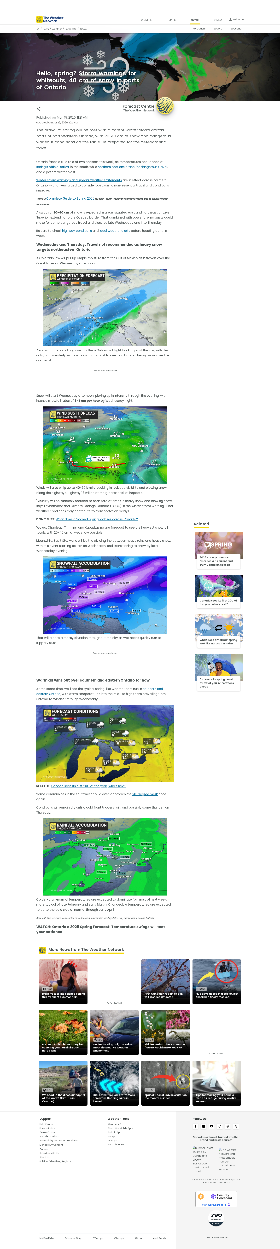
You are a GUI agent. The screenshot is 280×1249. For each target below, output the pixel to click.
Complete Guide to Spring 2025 (70, 198)
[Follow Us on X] (236, 1127)
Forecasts (70, 29)
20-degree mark (145, 794)
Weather (57, 29)
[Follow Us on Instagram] (203, 1127)
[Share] (38, 108)
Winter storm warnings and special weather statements (79, 180)
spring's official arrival (53, 167)
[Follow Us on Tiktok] (220, 1127)
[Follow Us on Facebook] (195, 1127)
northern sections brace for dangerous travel (132, 167)
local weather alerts (114, 231)
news (46, 29)
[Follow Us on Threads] (228, 1127)
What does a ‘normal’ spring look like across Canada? (97, 519)
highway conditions (77, 231)
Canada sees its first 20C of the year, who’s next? (88, 786)
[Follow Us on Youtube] (212, 1127)
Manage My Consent (51, 1144)
